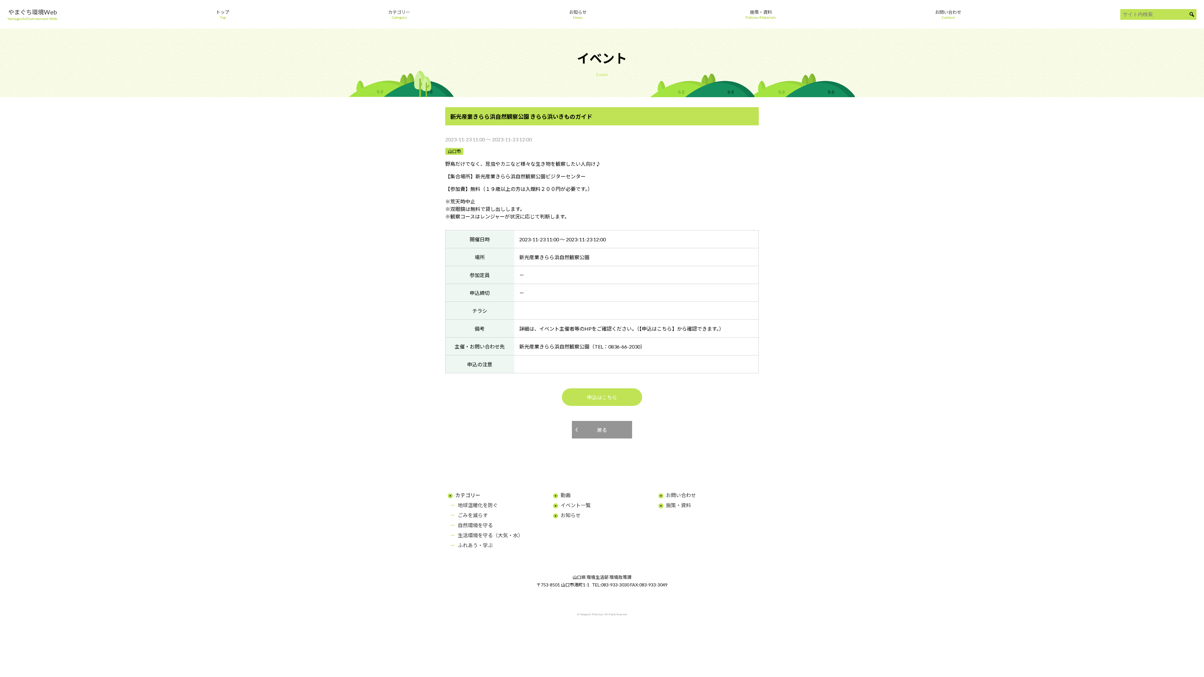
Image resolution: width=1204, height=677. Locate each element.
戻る (602, 430)
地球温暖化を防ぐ (478, 505)
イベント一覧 (576, 505)
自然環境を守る (475, 525)
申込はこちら (602, 397)
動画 (566, 495)
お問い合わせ (681, 495)
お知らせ (571, 515)
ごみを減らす (473, 515)
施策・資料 (678, 505)
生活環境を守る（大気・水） (490, 535)
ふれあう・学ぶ (475, 545)
